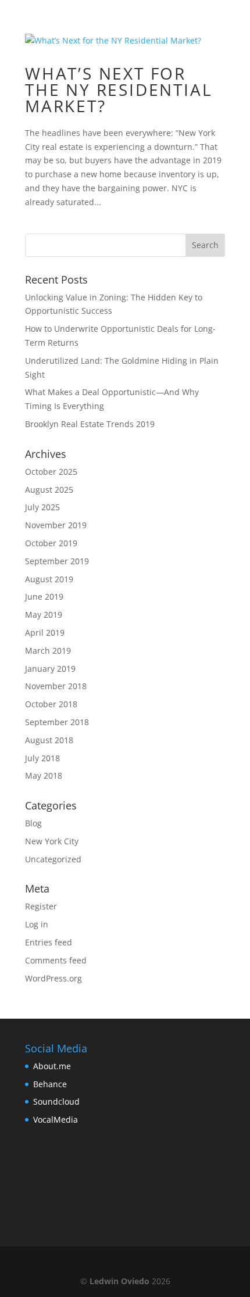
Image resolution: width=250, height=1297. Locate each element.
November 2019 (56, 525)
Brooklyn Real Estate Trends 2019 (90, 423)
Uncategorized (53, 859)
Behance (50, 1084)
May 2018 (43, 775)
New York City (51, 841)
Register (41, 906)
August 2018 (49, 740)
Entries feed (48, 942)
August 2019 (49, 579)
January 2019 (50, 668)
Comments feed (56, 960)
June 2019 (44, 596)
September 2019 (57, 561)
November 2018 (56, 686)
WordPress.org (53, 978)
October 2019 (51, 543)
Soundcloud (56, 1101)
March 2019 (48, 650)
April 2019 (45, 632)
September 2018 (57, 722)
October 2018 (51, 704)
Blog (33, 823)
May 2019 (43, 614)
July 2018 (42, 758)
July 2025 (42, 507)
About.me (52, 1066)
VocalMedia (55, 1119)
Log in (36, 924)
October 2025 (51, 471)
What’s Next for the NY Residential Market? (118, 89)
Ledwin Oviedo (119, 1281)
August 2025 (49, 489)
